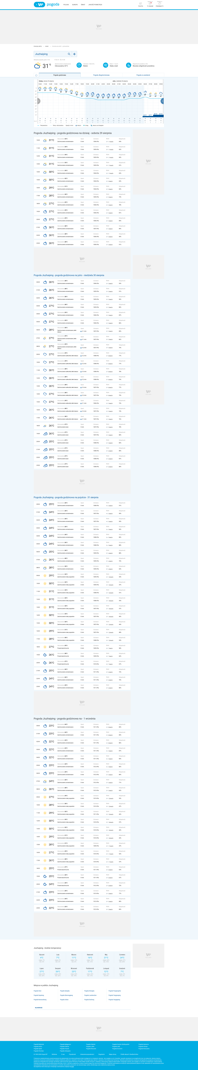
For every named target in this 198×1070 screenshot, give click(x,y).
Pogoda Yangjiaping (114, 1000)
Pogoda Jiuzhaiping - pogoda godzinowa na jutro (58, 275)
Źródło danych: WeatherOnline (129, 1054)
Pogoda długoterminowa (101, 75)
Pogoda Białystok (39, 1044)
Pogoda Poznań (64, 1048)
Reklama (54, 1054)
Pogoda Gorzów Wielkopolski (120, 1044)
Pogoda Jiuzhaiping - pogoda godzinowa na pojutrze (60, 497)
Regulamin (101, 1054)
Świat (83, 4)
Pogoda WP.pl (38, 46)
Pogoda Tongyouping (115, 995)
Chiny (47, 46)
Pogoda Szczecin (117, 1048)
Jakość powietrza (95, 4)
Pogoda (53, 4)
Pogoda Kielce (38, 1046)
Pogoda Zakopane (65, 1051)
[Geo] (74, 54)
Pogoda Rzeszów (91, 1048)
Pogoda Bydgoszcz (65, 1044)
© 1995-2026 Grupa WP (40, 1054)
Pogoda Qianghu (65, 991)
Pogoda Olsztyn (143, 1046)
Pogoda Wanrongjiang (66, 995)
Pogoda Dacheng (89, 1000)
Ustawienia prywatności (87, 1054)
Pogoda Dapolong (39, 995)
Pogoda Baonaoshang (40, 1000)
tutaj (72, 1066)
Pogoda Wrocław (39, 1051)
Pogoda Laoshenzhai (90, 995)
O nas (63, 1054)
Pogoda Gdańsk (90, 1044)
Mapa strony (112, 1054)
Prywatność (72, 1054)
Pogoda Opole (38, 1048)
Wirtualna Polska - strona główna (39, 4)
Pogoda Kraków (64, 1046)
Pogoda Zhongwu (89, 991)
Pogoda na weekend (143, 75)
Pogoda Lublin (90, 1046)
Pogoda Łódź (116, 1046)
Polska (66, 4)
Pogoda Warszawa (143, 1048)
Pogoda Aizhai (64, 1000)
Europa (75, 4)
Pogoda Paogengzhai (115, 991)
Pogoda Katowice (143, 1044)
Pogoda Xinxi (37, 991)
